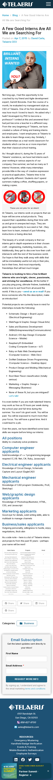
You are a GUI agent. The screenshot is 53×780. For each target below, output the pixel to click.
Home (5, 15)
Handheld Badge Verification (26, 743)
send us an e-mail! (33, 291)
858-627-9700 (28, 722)
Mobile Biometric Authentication (26, 750)
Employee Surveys (26, 753)
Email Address (14, 665)
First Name (12, 653)
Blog (15, 15)
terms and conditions (35, 688)
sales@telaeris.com (28, 727)
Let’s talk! (14, 395)
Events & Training (26, 747)
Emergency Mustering (26, 740)
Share (11, 603)
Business (29, 623)
